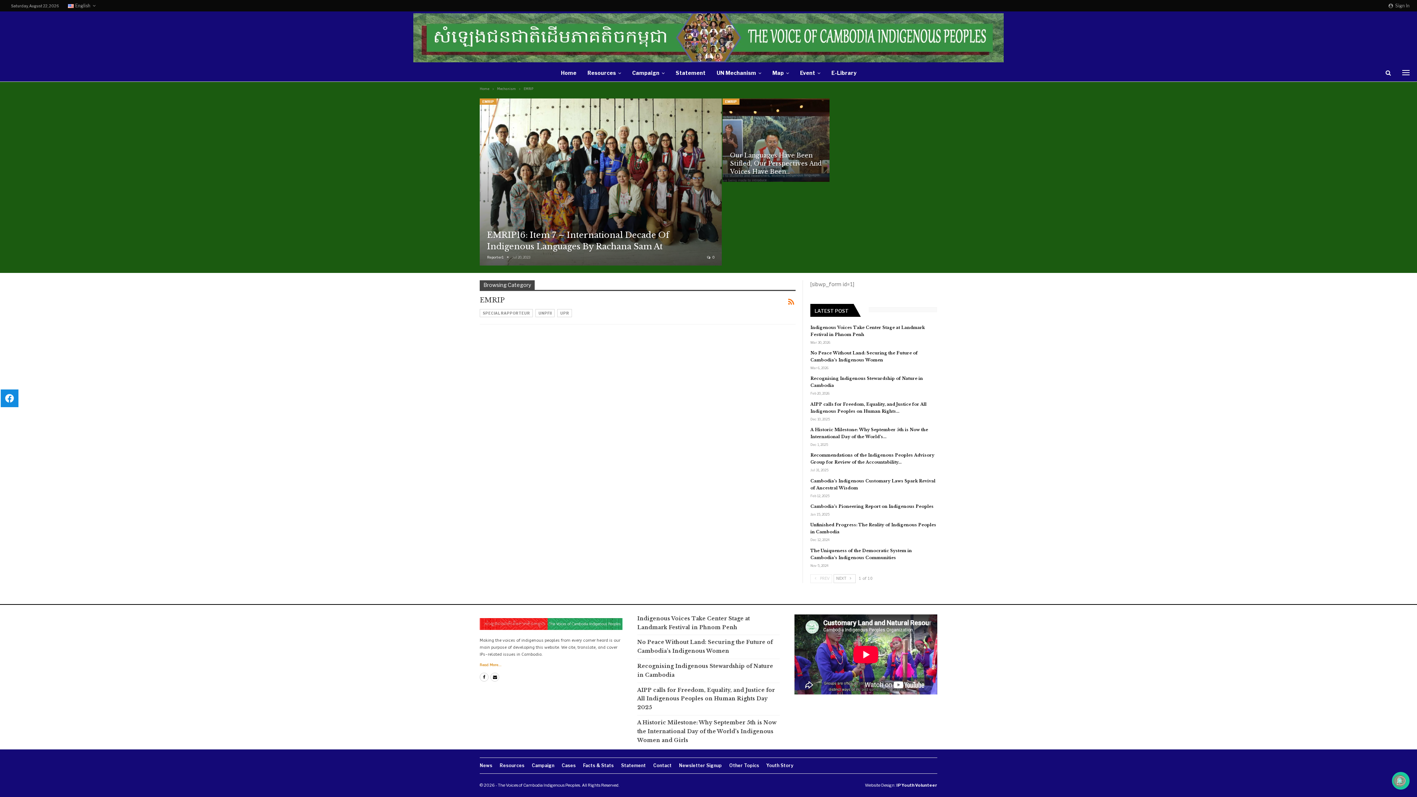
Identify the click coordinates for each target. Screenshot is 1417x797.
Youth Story (779, 765)
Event (807, 73)
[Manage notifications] (1400, 781)
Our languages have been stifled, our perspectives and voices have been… (776, 163)
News (486, 765)
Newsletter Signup (700, 765)
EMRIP (488, 102)
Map (778, 73)
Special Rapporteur (506, 313)
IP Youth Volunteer (916, 785)
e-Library (843, 73)
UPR (564, 313)
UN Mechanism (736, 73)
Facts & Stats (598, 765)
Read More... (490, 665)
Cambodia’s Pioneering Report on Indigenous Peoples (872, 506)
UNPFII (545, 313)
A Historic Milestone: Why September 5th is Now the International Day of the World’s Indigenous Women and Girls (706, 731)
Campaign (645, 73)
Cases (569, 765)
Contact (662, 765)
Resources (601, 73)
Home (568, 73)
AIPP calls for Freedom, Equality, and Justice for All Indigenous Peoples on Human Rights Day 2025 (706, 699)
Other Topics (744, 765)
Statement (691, 73)
